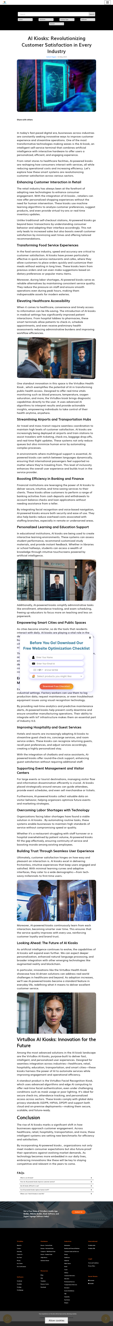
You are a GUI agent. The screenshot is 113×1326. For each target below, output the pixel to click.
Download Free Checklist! (56, 686)
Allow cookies (56, 1320)
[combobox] (38, 670)
